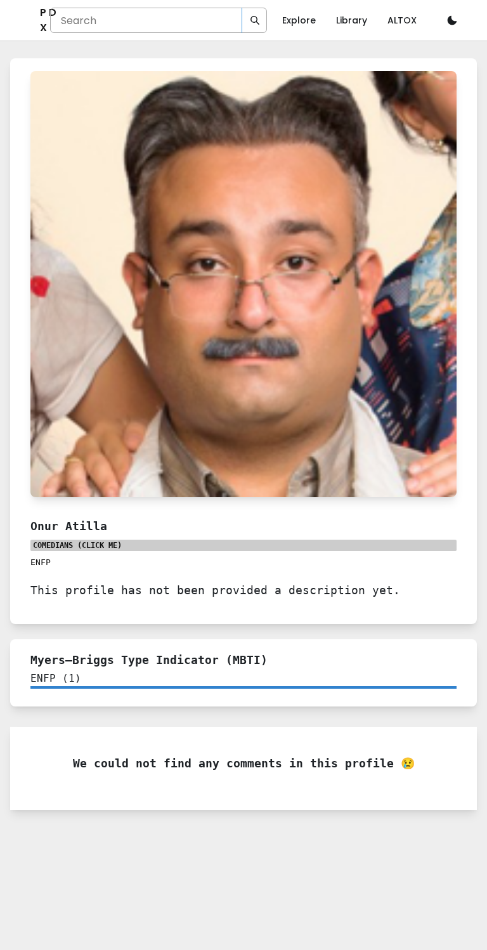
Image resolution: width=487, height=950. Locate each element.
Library (351, 20)
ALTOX (402, 20)
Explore (299, 20)
